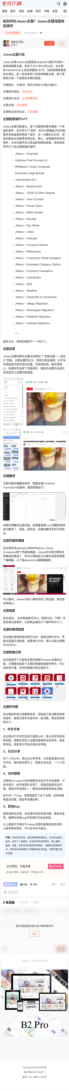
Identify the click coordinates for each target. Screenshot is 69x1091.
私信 (61, 43)
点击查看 (21, 105)
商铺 (29, 11)
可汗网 (43, 1067)
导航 (21, 11)
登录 (34, 934)
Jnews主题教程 (13, 33)
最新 (4, 11)
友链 (55, 11)
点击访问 (27, 91)
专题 (46, 11)
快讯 (38, 11)
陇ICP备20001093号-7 (34, 1072)
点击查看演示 (30, 98)
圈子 (13, 11)
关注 (50, 43)
